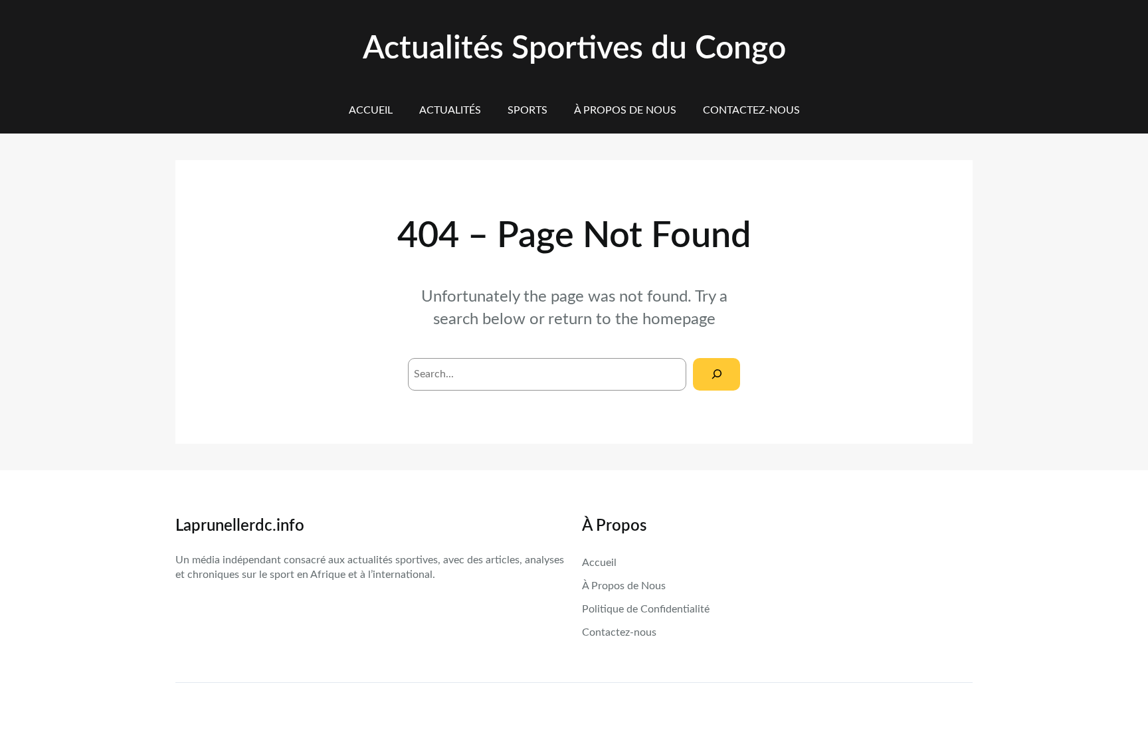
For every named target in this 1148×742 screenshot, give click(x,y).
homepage (679, 319)
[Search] (716, 374)
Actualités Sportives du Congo (574, 48)
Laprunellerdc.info (239, 526)
